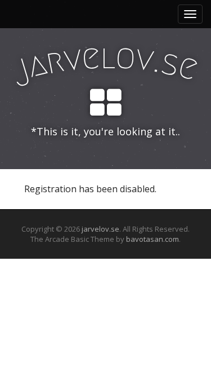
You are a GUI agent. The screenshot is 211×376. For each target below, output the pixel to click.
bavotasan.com (152, 239)
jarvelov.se (100, 229)
